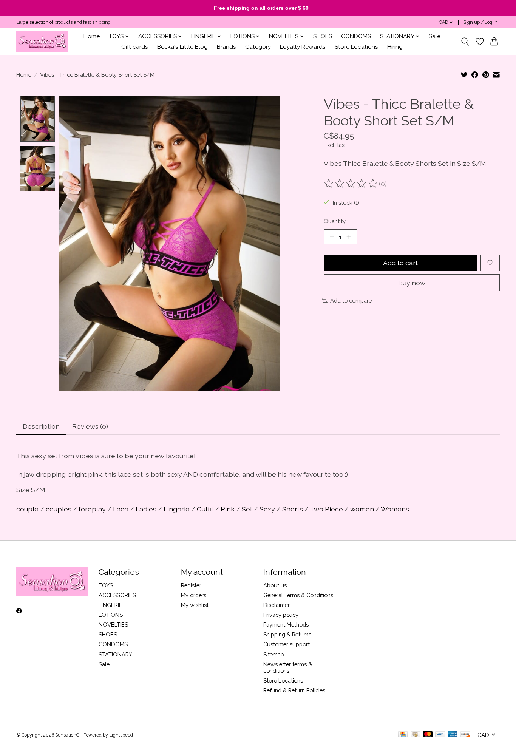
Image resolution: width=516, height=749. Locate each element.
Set (247, 509)
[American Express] (452, 734)
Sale (434, 36)
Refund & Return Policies (294, 690)
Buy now (411, 283)
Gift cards (134, 46)
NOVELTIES (113, 624)
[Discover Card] (465, 734)
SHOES (322, 36)
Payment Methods (286, 624)
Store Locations (356, 46)
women (362, 509)
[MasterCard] (428, 734)
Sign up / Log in (480, 22)
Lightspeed (121, 735)
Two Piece (326, 509)
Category (258, 46)
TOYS (106, 585)
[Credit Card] (403, 734)
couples (58, 509)
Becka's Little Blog (182, 46)
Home (91, 36)
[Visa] (440, 734)
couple (27, 509)
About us (275, 585)
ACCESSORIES (117, 595)
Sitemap (273, 654)
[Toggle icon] (465, 41)
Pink (228, 509)
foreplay (92, 509)
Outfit (205, 509)
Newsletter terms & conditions (287, 667)
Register (191, 585)
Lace (120, 509)
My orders (193, 595)
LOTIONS (111, 615)
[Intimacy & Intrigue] (42, 41)
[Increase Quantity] (348, 237)
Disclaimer (276, 605)
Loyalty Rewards (303, 46)
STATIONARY (115, 654)
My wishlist (195, 605)
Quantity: (335, 221)
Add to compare (351, 300)
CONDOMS (356, 36)
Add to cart (400, 263)
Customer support (286, 644)
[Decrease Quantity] (332, 237)
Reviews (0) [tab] (90, 426)
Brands (226, 46)
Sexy (267, 509)
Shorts (292, 509)
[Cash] (415, 734)
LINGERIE (110, 605)
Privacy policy (280, 615)
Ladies (146, 509)
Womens (395, 509)
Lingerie (177, 509)
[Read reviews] (351, 183)
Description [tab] (41, 426)
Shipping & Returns (287, 634)
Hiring (395, 46)
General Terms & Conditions (298, 595)
